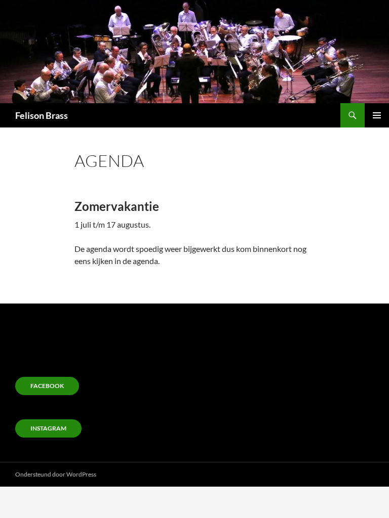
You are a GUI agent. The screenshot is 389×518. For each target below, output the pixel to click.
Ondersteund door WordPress (55, 474)
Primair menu (377, 115)
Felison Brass (41, 115)
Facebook (47, 386)
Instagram (48, 428)
